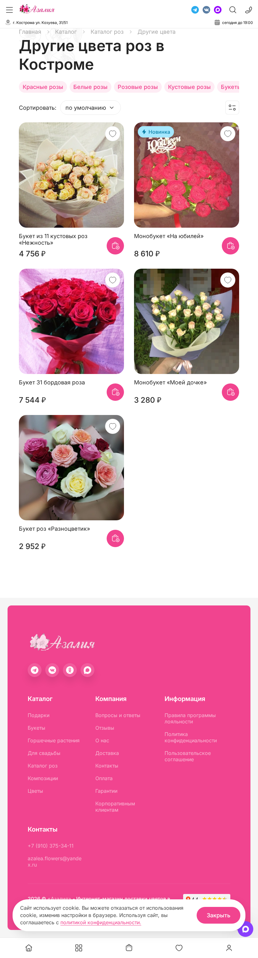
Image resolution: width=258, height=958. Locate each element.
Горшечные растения (54, 740)
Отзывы (104, 728)
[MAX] (218, 10)
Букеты (36, 728)
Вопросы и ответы (117, 715)
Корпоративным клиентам (115, 806)
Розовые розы (138, 87)
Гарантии (106, 791)
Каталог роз (43, 765)
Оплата (104, 778)
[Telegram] (195, 10)
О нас (102, 740)
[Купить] (115, 245)
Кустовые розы (189, 87)
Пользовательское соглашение (188, 756)
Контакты (106, 765)
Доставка (107, 753)
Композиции (43, 778)
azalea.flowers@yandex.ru (54, 861)
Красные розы (43, 87)
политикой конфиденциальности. (100, 922)
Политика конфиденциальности (191, 737)
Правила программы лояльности (190, 718)
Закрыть (218, 915)
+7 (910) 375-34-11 (51, 846)
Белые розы (90, 87)
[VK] (206, 10)
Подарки (38, 715)
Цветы (35, 791)
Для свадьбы (44, 753)
